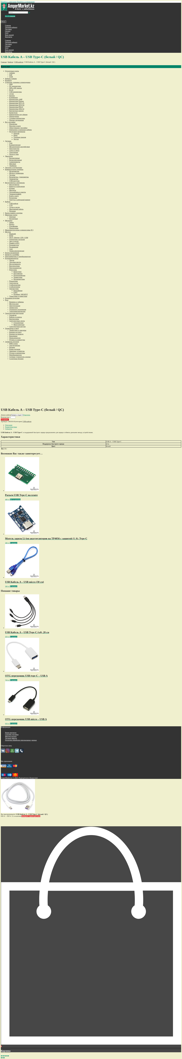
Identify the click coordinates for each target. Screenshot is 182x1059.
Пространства (14, 149)
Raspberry (8, 80)
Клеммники (13, 97)
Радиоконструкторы (12, 298)
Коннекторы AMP (15, 99)
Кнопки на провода (16, 334)
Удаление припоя (19, 137)
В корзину (5, 419)
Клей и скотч (14, 196)
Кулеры (12, 188)
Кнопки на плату (15, 332)
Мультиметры (14, 171)
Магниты (12, 190)
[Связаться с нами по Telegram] (17, 752)
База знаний (9, 35)
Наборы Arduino (11, 78)
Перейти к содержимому (26, 2)
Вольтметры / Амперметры (19, 177)
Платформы (13, 226)
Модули (8, 232)
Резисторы (13, 270)
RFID (11, 236)
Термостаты (13, 308)
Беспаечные (13, 219)
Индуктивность (15, 264)
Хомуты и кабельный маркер (19, 200)
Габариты (8, 429)
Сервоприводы (14, 162)
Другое (16, 139)
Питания (12, 211)
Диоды (11, 260)
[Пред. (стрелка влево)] (2, 1057)
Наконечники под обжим (18, 114)
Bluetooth (12, 234)
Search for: (4, 12)
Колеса (11, 224)
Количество (5, 417)
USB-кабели (18, 62)
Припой (16, 133)
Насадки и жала (15, 126)
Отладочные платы (12, 71)
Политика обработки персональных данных (21, 740)
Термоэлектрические (16, 251)
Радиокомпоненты (11, 258)
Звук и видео (14, 241)
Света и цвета (14, 150)
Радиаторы (13, 198)
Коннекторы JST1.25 (16, 103)
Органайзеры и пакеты (17, 192)
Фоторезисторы (19, 279)
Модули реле (14, 304)
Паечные (12, 217)
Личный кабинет (11, 27)
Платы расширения (12, 253)
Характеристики (11, 427)
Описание (8, 425)
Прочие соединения (16, 120)
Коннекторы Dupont (16, 101)
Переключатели (15, 338)
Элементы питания (12, 342)
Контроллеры (14, 319)
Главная (8, 25)
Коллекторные (14, 158)
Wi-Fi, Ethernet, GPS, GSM (18, 237)
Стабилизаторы (14, 285)
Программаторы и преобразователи (18, 256)
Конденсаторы (14, 266)
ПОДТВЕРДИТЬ (91, 825)
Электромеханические (17, 311)
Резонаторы (13, 281)
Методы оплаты (11, 736)
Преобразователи (15, 355)
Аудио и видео (14, 207)
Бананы (12, 96)
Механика (8, 220)
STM (11, 77)
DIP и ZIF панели (15, 88)
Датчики (8, 141)
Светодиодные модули (17, 326)
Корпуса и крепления (17, 186)
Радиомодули (14, 245)
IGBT (15, 292)
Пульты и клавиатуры (17, 340)
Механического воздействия (19, 147)
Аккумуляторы (14, 345)
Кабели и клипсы (15, 317)
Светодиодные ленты (17, 321)
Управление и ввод (12, 328)
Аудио (11, 94)
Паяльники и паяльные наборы (20, 130)
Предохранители (15, 268)
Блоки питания (14, 349)
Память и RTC (14, 243)
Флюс (15, 135)
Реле (6, 300)
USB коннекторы (15, 92)
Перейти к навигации (9, 2)
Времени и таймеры (16, 302)
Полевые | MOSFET (20, 294)
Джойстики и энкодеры (17, 330)
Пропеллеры (13, 228)
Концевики (13, 336)
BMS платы (13, 343)
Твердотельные (14, 306)
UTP (11, 205)
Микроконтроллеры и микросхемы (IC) (19, 230)
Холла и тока (14, 154)
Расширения (13, 247)
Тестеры (12, 175)
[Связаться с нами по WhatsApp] (12, 752)
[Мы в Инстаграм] (7, 752)
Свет (11, 249)
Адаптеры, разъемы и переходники (17, 82)
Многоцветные (18, 325)
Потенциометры (19, 275)
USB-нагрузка (14, 181)
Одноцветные (18, 323)
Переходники (14, 116)
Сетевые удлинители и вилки (20, 357)
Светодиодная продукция (14, 313)
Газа (10, 143)
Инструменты (14, 184)
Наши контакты (10, 733)
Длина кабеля (6, 415)
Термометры (13, 179)
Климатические (15, 145)
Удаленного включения (17, 309)
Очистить (26, 415)
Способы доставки (12, 734)
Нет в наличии (15, 499)
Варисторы (17, 272)
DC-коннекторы (15, 86)
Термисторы (17, 277)
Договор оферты (11, 738)
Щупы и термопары (16, 173)
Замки (11, 222)
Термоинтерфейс (15, 194)
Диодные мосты (15, 262)
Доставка (8, 29)
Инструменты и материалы (15, 183)
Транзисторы (14, 289)
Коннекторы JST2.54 (16, 105)
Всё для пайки (10, 122)
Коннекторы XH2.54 (16, 109)
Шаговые (12, 164)
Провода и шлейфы (12, 255)
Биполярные (17, 290)
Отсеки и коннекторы (17, 353)
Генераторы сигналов (17, 239)
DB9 (11, 84)
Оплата (7, 31)
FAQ (6, 33)
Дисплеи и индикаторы (13, 167)
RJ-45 (11, 90)
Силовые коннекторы (17, 118)
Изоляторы (13, 124)
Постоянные (17, 273)
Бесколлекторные (15, 160)
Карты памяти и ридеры (13, 213)
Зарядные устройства (17, 351)
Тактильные (13, 152)
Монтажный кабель (16, 209)
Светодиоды (13, 283)
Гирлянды (12, 315)
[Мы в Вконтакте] (3, 752)
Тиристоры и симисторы (18, 296)
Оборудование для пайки (18, 128)
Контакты (8, 37)
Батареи (12, 347)
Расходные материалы (17, 131)
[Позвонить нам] (21, 752)
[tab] (93, 425)
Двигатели (9, 156)
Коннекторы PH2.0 (16, 107)
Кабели (10, 62)
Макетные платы (11, 215)
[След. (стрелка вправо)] (4, 1057)
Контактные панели (16, 111)
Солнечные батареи (16, 359)
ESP (10, 75)
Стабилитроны (14, 287)
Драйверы (13, 166)
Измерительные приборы (14, 169)
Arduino (12, 73)
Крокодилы (13, 113)
